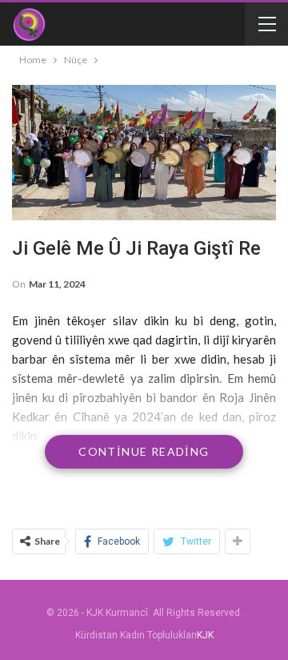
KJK (205, 635)
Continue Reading (143, 451)
